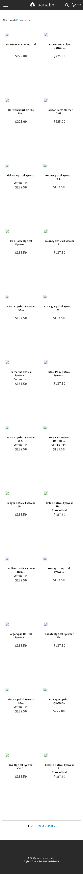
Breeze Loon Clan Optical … (59, 46)
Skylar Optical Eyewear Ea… (21, 701)
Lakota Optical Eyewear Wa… (59, 635)
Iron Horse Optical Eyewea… (21, 242)
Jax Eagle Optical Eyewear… (59, 701)
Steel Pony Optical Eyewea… (59, 373)
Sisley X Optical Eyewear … (21, 177)
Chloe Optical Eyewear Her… (59, 504)
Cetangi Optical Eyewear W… (59, 308)
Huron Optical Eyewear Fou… (59, 177)
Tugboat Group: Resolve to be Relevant (41, 861)
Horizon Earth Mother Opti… (60, 111)
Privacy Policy (49, 858)
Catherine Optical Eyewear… (21, 373)
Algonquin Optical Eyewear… (21, 635)
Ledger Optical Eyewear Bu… (21, 504)
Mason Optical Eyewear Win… (21, 439)
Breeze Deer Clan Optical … (21, 46)
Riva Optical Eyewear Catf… (20, 766)
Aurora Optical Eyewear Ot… (21, 308)
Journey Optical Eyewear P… (59, 242)
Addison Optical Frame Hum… (21, 570)
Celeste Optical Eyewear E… (59, 766)
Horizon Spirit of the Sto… (21, 111)
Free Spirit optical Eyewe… (59, 570)
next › (42, 826)
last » (51, 826)
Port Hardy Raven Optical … (59, 439)
